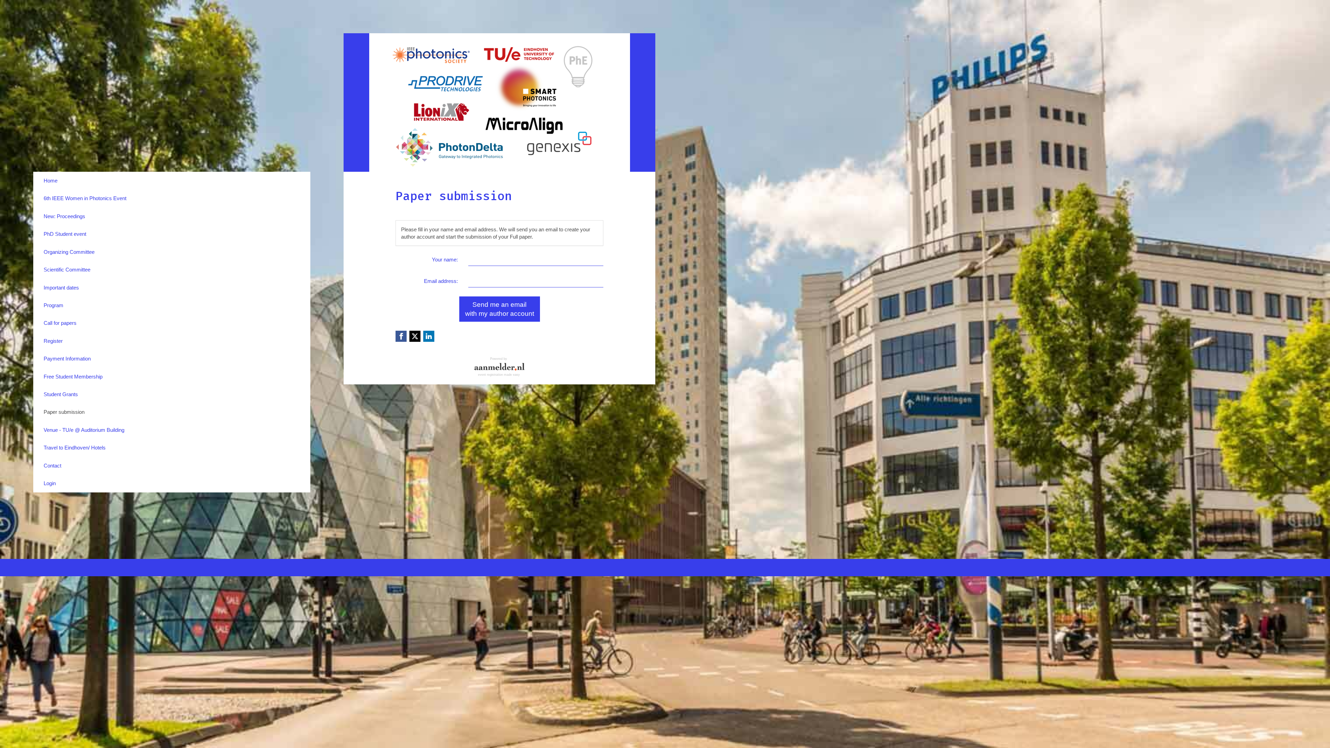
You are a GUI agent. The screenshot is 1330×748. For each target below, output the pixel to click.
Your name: (445, 259)
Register (53, 341)
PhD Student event (65, 234)
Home (50, 181)
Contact (52, 466)
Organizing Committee (69, 252)
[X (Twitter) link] (414, 336)
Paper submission (64, 412)
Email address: (441, 281)
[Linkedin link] (428, 336)
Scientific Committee (67, 270)
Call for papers (60, 323)
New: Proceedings (64, 216)
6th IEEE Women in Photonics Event (85, 198)
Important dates (61, 288)
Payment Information (67, 359)
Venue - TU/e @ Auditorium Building (84, 430)
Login (50, 483)
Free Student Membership (73, 377)
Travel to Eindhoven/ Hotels (75, 448)
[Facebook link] (401, 336)
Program (53, 305)
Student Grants (61, 394)
